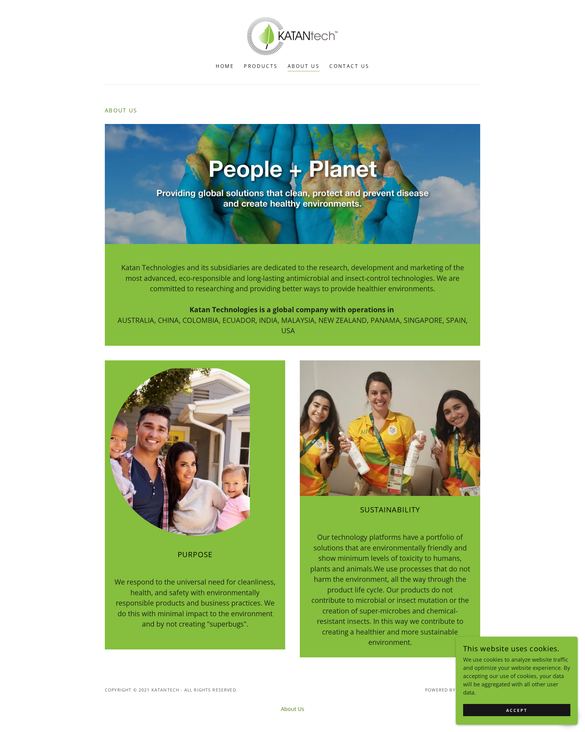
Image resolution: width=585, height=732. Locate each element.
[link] (292, 35)
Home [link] (225, 66)
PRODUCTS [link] (261, 66)
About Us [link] (304, 66)
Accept (517, 710)
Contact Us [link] (349, 66)
